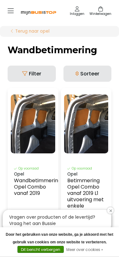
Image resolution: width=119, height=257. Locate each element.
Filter (35, 73)
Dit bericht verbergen (40, 249)
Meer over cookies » (84, 249)
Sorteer (89, 73)
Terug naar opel (32, 31)
